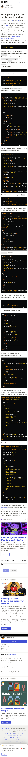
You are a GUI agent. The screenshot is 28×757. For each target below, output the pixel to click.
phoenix (3, 20)
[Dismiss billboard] (26, 746)
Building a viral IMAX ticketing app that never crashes (12, 601)
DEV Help (19, 735)
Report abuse (19, 575)
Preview (14, 570)
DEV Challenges (11, 733)
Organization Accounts (18, 737)
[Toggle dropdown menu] (26, 519)
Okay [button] (4, 754)
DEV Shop (18, 742)
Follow (14, 641)
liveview (20, 20)
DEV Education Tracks (11, 735)
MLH (23, 742)
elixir (9, 20)
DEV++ (17, 733)
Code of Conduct (10, 575)
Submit (6, 570)
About (15, 739)
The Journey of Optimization (9, 666)
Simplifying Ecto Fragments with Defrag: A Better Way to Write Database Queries (12, 660)
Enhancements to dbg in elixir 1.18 (10, 672)
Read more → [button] (5, 628)
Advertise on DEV (7, 737)
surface (14, 20)
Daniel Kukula (8, 5)
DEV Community (5, 728)
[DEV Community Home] (6, 2)
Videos (22, 733)
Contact (20, 739)
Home (4, 733)
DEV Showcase (8, 739)
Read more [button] (5, 554)
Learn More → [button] (6, 722)
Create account (22, 2)
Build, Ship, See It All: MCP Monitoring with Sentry (13, 538)
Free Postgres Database (9, 742)
